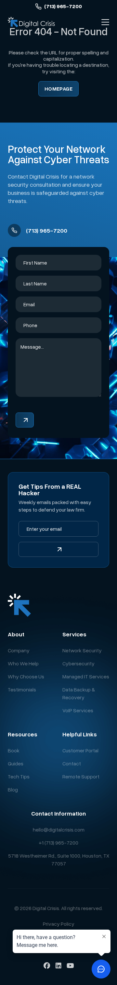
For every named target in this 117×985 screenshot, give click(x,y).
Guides (15, 763)
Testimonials (22, 689)
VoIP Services (77, 710)
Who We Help (23, 663)
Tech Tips (19, 776)
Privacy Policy (58, 923)
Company (19, 650)
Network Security (82, 650)
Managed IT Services (85, 676)
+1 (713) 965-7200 (58, 842)
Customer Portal (80, 750)
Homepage (59, 88)
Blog (13, 789)
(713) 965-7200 (63, 6)
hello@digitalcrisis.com (58, 829)
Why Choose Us (26, 676)
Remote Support (80, 776)
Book (14, 750)
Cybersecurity (78, 663)
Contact (71, 763)
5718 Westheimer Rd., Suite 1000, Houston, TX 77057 (58, 859)
